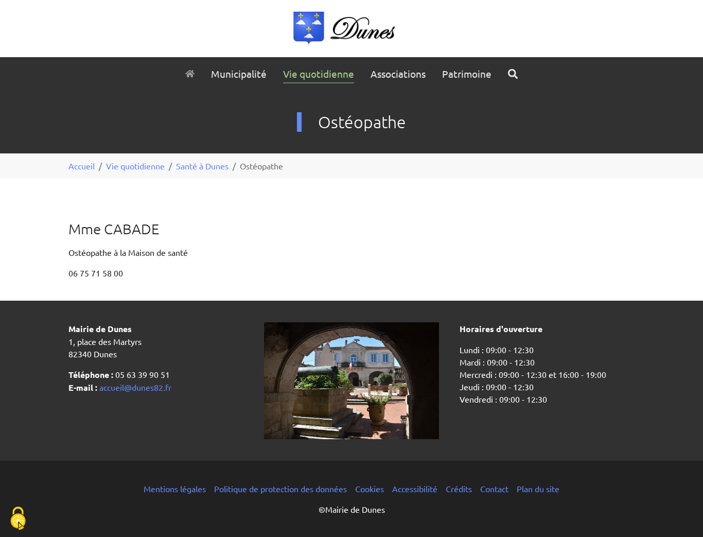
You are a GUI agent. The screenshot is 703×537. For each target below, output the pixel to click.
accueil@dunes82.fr (134, 387)
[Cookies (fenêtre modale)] (18, 519)
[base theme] (351, 28)
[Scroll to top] (680, 514)
